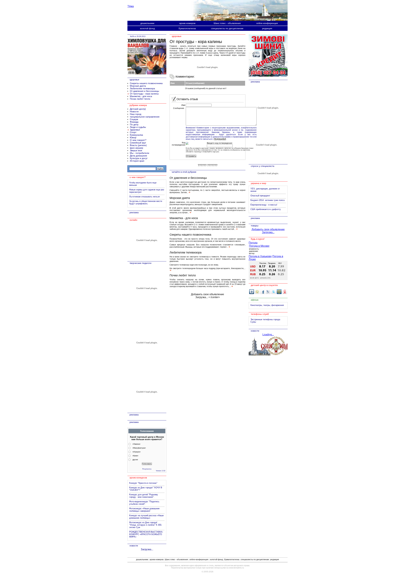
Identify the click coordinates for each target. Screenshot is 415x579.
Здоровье (135, 129)
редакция (267, 28)
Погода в (259, 246)
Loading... (268, 334)
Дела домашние (138, 155)
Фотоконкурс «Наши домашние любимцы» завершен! (144, 509)
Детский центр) (138, 109)
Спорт (133, 132)
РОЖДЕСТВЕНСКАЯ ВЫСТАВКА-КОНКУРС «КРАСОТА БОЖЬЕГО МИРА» (146, 534)
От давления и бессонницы (188, 177)
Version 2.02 (160, 471)
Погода (253, 242)
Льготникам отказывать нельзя (144, 196)
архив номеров (187, 23)
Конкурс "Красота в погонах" (143, 483)
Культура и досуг (139, 158)
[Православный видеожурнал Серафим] (268, 354)
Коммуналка (136, 135)
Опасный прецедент (260, 195)
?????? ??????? (207, 165)
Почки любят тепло (183, 275)
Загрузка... (201, 297)
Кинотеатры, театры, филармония (267, 305)
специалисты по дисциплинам (227, 28)
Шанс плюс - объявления (227, 23)
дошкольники (147, 23)
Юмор (133, 137)
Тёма (130, 6)
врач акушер (136, 148)
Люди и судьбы (138, 127)
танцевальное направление (145, 116)
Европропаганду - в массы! (263, 204)
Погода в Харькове (260, 256)
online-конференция (267, 23)
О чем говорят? (138, 140)
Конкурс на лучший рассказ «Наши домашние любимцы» (146, 516)
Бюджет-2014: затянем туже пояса (267, 200)
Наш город (135, 114)
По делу (134, 124)
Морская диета (180, 198)
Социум (134, 119)
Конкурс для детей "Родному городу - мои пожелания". (143, 495)
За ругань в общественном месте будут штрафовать (145, 202)
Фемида (134, 122)
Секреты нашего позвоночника (190, 234)
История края (137, 161)
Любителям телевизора (186, 252)
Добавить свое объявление (207, 294)
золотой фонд (147, 28)
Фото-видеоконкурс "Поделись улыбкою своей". (144, 502)
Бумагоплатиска (187, 28)
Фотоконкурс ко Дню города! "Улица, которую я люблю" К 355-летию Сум (145, 525)
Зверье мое (136, 150)
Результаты (146, 469)
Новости (134, 111)
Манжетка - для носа (184, 218)
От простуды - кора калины (144, 93)
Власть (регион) (138, 145)
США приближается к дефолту (265, 209)
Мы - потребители (139, 153)
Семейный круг (138, 142)
